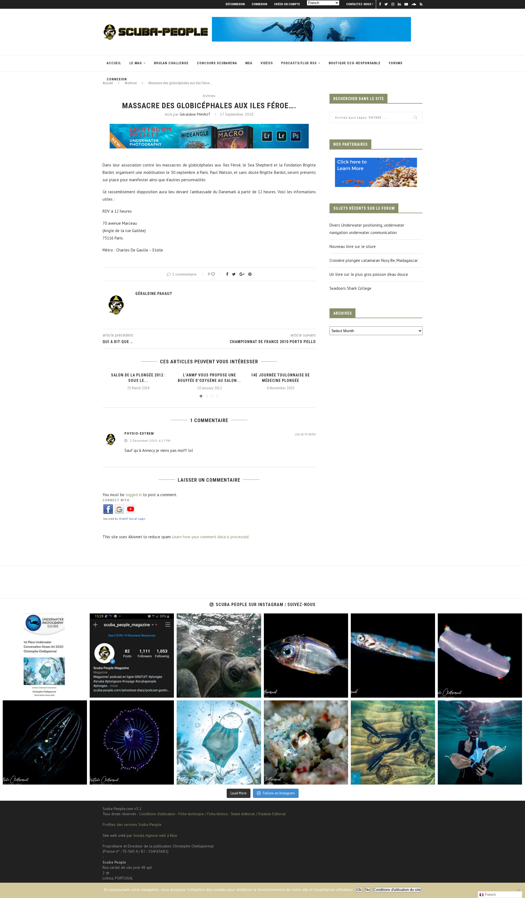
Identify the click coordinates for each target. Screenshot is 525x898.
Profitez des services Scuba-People (132, 824)
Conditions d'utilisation (157, 813)
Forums (395, 63)
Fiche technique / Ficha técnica (203, 813)
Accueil (114, 63)
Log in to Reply (305, 434)
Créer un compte (287, 4)
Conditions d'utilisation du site (397, 890)
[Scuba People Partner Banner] (376, 161)
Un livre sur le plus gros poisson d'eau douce (368, 274)
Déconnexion (235, 4)
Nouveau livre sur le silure (352, 246)
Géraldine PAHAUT (195, 114)
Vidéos (267, 63)
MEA (248, 63)
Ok (359, 890)
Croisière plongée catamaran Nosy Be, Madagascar (373, 260)
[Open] (45, 655)
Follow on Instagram (279, 793)
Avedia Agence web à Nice (155, 835)
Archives (209, 96)
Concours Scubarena (217, 63)
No (367, 890)
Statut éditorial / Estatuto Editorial (258, 813)
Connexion (259, 4)
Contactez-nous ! (359, 4)
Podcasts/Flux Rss (299, 63)
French (490, 895)
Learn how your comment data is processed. (210, 536)
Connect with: (116, 500)
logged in (134, 494)
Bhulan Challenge (171, 63)
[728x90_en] (209, 127)
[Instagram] (80, 691)
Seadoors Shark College (350, 288)
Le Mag (135, 63)
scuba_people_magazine (27, 619)
